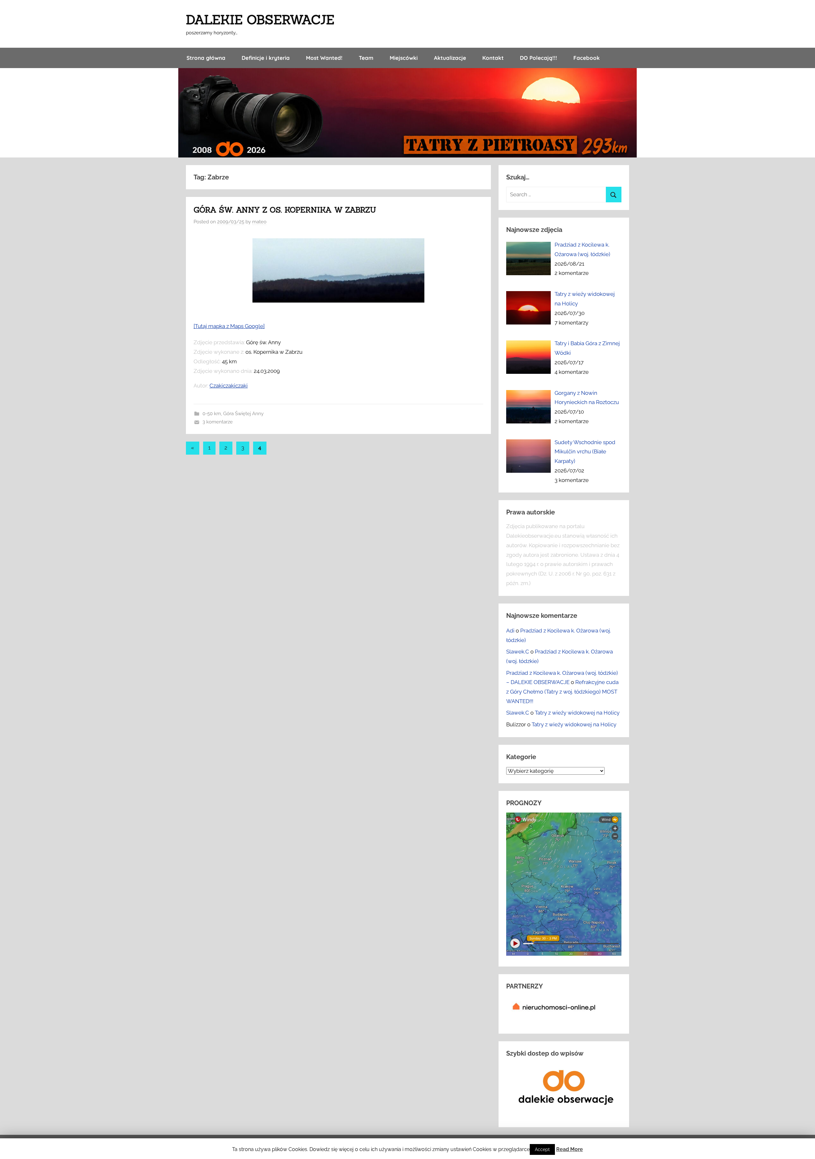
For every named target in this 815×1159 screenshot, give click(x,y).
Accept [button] (542, 1149)
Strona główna (206, 57)
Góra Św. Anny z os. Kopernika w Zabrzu (285, 210)
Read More (569, 1149)
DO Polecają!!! (538, 57)
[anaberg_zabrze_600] (338, 300)
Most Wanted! (324, 57)
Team (366, 57)
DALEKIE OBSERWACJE (260, 19)
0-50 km (211, 413)
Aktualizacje (450, 57)
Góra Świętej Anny (243, 413)
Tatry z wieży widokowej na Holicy (577, 712)
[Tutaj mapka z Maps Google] (229, 326)
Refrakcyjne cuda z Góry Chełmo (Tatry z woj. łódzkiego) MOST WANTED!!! (562, 691)
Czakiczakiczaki (228, 385)
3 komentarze (217, 422)
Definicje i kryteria (266, 57)
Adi (510, 630)
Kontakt (493, 57)
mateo (259, 222)
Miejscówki (404, 57)
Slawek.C (517, 651)
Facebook (586, 57)
